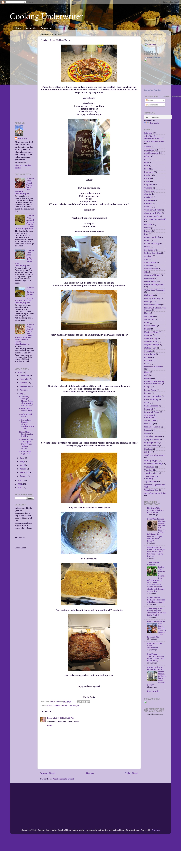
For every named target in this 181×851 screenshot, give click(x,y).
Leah (49, 718)
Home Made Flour (152, 305)
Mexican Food (150, 341)
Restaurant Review (152, 396)
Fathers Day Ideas (152, 253)
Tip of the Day (150, 481)
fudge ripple (153, 691)
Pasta (146, 364)
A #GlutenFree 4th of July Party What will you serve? (26, 443)
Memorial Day (150, 338)
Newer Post (47, 773)
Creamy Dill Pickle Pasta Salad (155, 511)
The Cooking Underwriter (152, 57)
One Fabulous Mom (156, 621)
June (22, 458)
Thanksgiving (150, 473)
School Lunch (150, 420)
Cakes (147, 181)
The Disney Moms (155, 608)
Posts (150, 100)
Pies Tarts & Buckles (153, 367)
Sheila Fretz (23, 138)
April (22, 465)
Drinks (147, 240)
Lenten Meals (150, 326)
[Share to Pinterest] (89, 701)
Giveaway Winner (152, 275)
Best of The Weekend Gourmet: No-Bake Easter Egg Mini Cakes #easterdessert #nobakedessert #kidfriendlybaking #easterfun (156, 579)
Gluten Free (66, 706)
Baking (147, 156)
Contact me (46, 28)
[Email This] (78, 701)
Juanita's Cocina (154, 643)
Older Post (131, 773)
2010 (20, 488)
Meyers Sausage (151, 345)
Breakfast (148, 172)
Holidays (148, 301)
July (22, 394)
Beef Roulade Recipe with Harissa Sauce (156, 601)
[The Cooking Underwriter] (152, 87)
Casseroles (149, 191)
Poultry (147, 378)
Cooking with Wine (152, 213)
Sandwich (148, 409)
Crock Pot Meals (151, 216)
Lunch (147, 329)
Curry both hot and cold (155, 219)
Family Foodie (153, 598)
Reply (49, 725)
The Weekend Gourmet (153, 563)
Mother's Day (150, 348)
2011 (20, 484)
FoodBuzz (148, 266)
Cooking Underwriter (46, 15)
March (23, 469)
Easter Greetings (152, 243)
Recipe (76, 706)
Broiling (148, 175)
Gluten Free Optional (153, 285)
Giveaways (149, 278)
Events (147, 247)
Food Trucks (150, 263)
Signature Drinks (152, 427)
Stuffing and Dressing (154, 455)
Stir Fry (147, 452)
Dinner (147, 228)
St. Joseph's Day (151, 443)
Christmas (149, 200)
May (22, 462)
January (24, 476)
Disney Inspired (151, 237)
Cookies (56, 706)
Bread (147, 169)
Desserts (148, 225)
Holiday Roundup (152, 298)
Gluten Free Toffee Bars (25, 410)
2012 (20, 480)
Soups (147, 433)
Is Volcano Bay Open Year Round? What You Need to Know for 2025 (156, 552)
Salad (146, 403)
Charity (147, 194)
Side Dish (148, 424)
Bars (49, 706)
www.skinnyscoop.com (155, 714)
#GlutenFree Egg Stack (25, 452)
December (25, 375)
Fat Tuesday (150, 250)
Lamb (146, 323)
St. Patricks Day (151, 446)
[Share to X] (83, 701)
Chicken (148, 197)
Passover (148, 360)
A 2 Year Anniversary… (153, 646)
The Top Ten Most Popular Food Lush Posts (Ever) (155, 658)
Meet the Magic (154, 547)
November (25, 379)
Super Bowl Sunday (153, 464)
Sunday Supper (151, 460)
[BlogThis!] (80, 701)
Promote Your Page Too (152, 90)
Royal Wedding (151, 399)
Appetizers (149, 150)
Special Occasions (152, 436)
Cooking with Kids (152, 210)
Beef (146, 166)
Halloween (149, 295)
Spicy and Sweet (151, 439)
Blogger (155, 830)
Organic (148, 351)
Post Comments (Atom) (63, 779)
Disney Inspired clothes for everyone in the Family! (156, 613)
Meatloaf (148, 335)
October (24, 383)
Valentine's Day (151, 490)
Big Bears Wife (153, 508)
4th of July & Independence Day (152, 137)
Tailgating (149, 467)
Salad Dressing (151, 406)
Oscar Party (149, 354)
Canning (148, 188)
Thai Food (149, 470)
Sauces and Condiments (150, 416)
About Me (31, 28)
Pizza (146, 372)
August (23, 390)
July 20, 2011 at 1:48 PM (63, 718)
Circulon (148, 203)
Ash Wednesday (151, 153)
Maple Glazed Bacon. (25, 415)
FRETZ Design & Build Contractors (155, 668)
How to (147, 313)
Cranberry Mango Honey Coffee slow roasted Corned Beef (26, 401)
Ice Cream (149, 316)
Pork (146, 375)
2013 (20, 372)
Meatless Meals (151, 332)
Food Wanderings (155, 519)
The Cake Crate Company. (151, 477)
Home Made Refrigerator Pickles (26, 434)
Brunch (147, 178)
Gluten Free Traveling (154, 290)
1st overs (148, 133)
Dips (146, 234)
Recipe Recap (150, 390)
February (24, 472)
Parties (147, 357)
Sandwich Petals (151, 412)
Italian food (149, 319)
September (25, 386)
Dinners (148, 231)
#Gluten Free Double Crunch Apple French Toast (26, 424)
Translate (154, 123)
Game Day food (151, 269)
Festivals (148, 256)
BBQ (146, 162)
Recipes (147, 393)
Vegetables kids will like (155, 493)
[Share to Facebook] (86, 701)
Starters (148, 449)
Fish (146, 259)
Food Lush (152, 654)
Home (18, 28)
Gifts (146, 272)
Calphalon (149, 185)
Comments (152, 105)
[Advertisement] (23, 74)
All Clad (147, 147)
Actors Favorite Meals (154, 141)
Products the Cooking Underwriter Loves (154, 383)
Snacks (147, 430)
